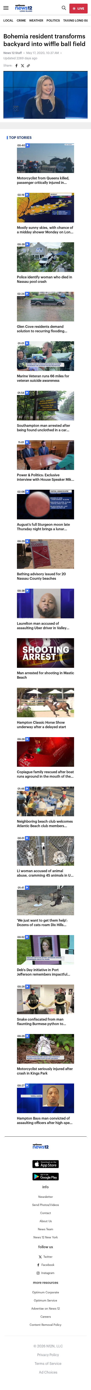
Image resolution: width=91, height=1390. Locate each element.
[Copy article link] (28, 65)
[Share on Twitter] (22, 65)
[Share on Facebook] (16, 65)
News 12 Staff (12, 53)
